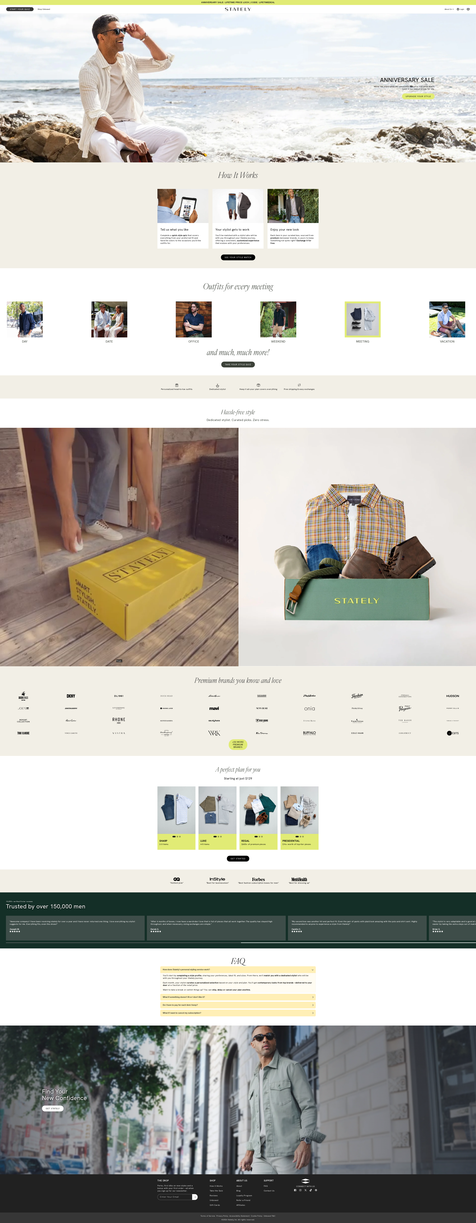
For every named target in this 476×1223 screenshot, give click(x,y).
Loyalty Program (244, 1195)
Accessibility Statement (239, 1216)
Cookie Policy (256, 1216)
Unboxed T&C (269, 1216)
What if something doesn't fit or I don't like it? (184, 997)
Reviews (214, 1195)
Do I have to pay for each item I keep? (180, 1005)
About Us (448, 9)
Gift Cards (215, 1205)
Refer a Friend (243, 1200)
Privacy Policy (222, 1216)
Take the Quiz (216, 1190)
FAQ (266, 1186)
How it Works (216, 1186)
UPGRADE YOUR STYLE (418, 96)
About (239, 1186)
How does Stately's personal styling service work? (186, 970)
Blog (238, 1190)
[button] (467, 9)
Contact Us (269, 1190)
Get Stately (53, 1108)
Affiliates (240, 1205)
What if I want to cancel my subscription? (182, 1013)
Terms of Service (208, 1216)
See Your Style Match (238, 257)
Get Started (238, 858)
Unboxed (214, 1200)
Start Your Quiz (20, 9)
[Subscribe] (195, 1197)
